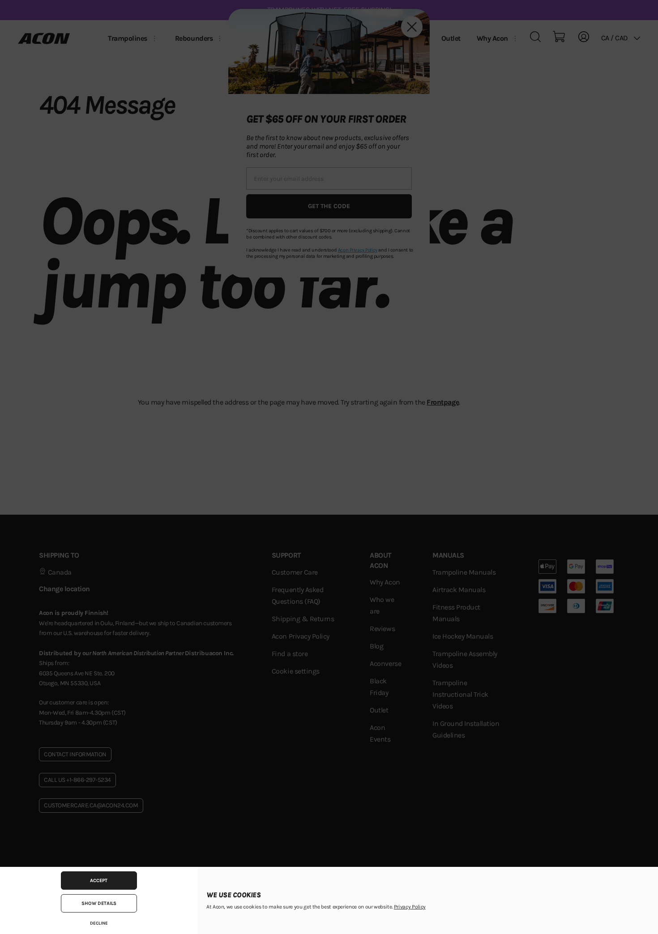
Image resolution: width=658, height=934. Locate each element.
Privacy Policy (410, 907)
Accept (98, 880)
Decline (99, 923)
